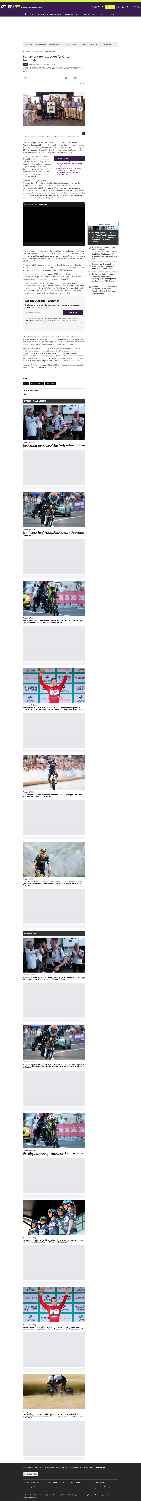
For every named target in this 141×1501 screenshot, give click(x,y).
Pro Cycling (26, 51)
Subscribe (110, 7)
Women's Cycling (54, 14)
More (112, 14)
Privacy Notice (29, 320)
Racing (41, 14)
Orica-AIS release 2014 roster (66, 170)
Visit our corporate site (97, 1467)
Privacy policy (75, 1482)
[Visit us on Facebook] (89, 7)
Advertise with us (76, 1487)
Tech (78, 14)
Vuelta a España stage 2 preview (47, 44)
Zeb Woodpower (37, 64)
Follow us (70, 78)
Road (26, 383)
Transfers (107, 44)
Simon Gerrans (37, 383)
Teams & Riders (37, 51)
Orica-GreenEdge (29, 142)
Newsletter (81, 78)
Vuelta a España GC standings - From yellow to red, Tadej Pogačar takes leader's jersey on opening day (104, 290)
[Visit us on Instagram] (95, 7)
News (32, 14)
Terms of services (49, 318)
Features (103, 14)
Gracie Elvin (52, 152)
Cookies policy (99, 1482)
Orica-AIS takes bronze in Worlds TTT (69, 168)
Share (28, 78)
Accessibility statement (31, 1487)
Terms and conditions (31, 1482)
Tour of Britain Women (90, 44)
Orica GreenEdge (50, 51)
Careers (49, 1487)
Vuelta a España (70, 44)
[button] (136, 7)
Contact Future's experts (55, 1482)
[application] (54, 224)
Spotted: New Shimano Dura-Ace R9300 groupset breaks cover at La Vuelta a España (103, 266)
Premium (69, 14)
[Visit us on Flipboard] (102, 7)
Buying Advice (90, 14)
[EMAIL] (25, 393)
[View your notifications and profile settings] (128, 7)
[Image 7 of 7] (80, 108)
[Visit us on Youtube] (99, 7)
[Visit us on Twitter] (92, 7)
